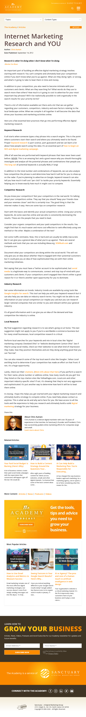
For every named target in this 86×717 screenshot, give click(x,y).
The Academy (10, 27)
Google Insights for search (16, 293)
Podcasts (39, 494)
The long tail (10, 164)
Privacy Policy (53, 653)
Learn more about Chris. (34, 430)
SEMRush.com (62, 243)
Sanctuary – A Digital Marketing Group (49, 705)
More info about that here (47, 372)
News (30, 494)
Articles (22, 27)
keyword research (19, 142)
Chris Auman (16, 49)
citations (29, 372)
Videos (48, 494)
